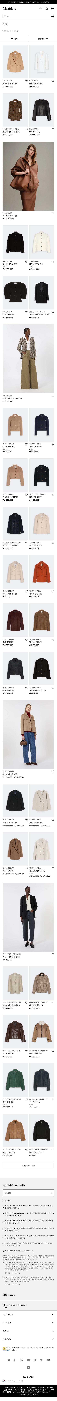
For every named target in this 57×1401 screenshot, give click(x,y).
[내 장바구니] (47, 8)
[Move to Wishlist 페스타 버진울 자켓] (53, 1003)
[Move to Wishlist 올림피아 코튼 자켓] (53, 81)
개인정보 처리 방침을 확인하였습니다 (21, 1251)
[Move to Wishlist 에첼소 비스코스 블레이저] (53, 396)
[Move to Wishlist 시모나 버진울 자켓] (53, 772)
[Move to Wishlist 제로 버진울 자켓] (26, 312)
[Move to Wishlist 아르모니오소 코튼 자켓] (53, 688)
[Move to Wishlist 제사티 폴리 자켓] (53, 1051)
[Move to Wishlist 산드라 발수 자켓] (26, 688)
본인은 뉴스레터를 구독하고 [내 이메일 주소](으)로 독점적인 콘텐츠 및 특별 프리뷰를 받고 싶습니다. (29, 1244)
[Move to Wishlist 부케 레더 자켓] (53, 129)
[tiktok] (35, 1360)
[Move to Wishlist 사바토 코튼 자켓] (26, 444)
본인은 (19, 1251)
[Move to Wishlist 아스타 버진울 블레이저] (53, 954)
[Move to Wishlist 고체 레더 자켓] (26, 639)
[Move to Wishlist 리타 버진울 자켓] (26, 868)
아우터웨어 (7, 31)
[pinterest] (41, 1360)
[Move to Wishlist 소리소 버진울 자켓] (26, 591)
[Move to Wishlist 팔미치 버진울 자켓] (26, 261)
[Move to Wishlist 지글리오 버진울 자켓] (26, 494)
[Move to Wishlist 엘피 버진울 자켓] (53, 543)
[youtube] (28, 1360)
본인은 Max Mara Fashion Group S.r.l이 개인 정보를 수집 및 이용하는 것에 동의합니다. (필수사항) (29, 1206)
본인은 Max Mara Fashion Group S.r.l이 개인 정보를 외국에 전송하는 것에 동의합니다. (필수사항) (29, 1229)
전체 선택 (8, 1200)
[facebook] (15, 1360)
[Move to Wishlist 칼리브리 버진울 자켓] (26, 543)
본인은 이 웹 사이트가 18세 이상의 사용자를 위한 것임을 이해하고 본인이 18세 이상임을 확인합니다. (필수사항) (29, 1236)
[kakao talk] (48, 1360)
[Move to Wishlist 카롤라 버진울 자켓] (53, 820)
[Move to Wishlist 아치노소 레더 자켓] (53, 213)
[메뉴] (52, 8)
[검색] (52, 16)
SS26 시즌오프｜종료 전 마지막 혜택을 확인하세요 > (28, 2)
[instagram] (8, 1360)
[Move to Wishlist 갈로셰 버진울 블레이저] (26, 129)
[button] (14, 38)
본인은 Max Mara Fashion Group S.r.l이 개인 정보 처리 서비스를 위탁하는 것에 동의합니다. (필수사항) (29, 1214)
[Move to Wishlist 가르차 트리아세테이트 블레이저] (53, 312)
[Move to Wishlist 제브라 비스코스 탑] (53, 1150)
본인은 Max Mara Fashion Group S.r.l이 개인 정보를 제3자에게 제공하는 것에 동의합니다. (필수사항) (29, 1221)
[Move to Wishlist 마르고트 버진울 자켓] (53, 868)
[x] (21, 1360)
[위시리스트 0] (40, 8)
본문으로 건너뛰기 (8, 1)
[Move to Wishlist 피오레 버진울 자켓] (26, 820)
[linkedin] (28, 1367)
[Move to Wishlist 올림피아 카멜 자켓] (26, 81)
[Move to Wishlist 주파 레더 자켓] (26, 1099)
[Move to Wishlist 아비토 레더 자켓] (26, 1150)
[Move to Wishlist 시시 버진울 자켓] (53, 591)
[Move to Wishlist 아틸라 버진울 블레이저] (26, 1003)
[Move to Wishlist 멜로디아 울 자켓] (53, 494)
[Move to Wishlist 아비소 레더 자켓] (53, 639)
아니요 (18, 1273)
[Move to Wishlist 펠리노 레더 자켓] (26, 1051)
